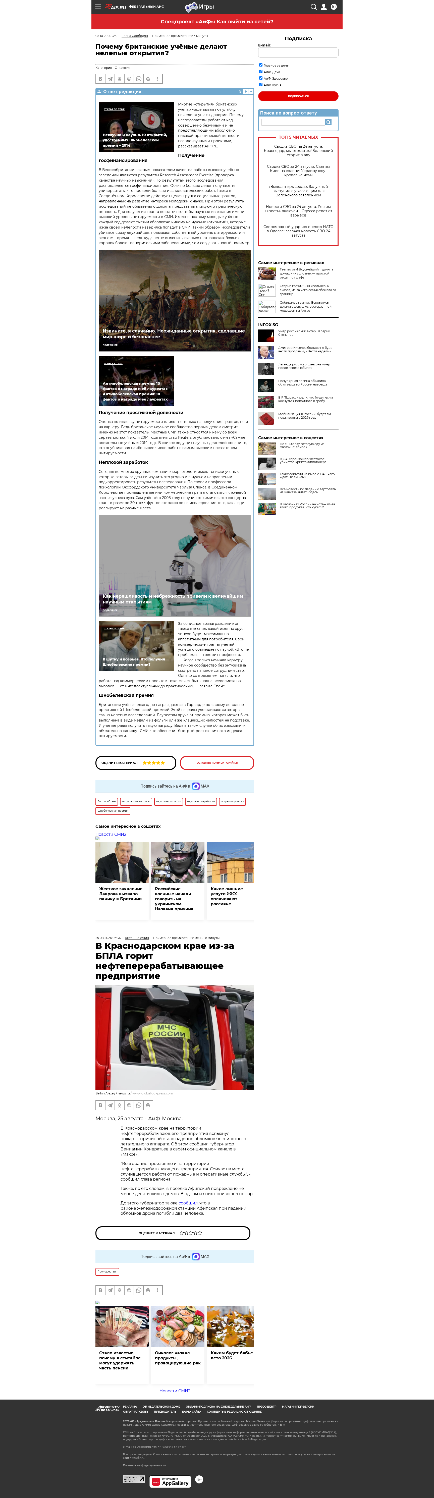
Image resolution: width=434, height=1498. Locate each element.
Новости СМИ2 (110, 834)
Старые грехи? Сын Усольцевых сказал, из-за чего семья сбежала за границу (308, 290)
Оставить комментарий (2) (217, 762)
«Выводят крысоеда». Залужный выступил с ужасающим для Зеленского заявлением (298, 191)
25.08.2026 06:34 (108, 938)
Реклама (130, 1406)
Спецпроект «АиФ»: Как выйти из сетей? (217, 22)
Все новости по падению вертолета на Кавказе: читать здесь (308, 491)
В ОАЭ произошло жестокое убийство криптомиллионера (303, 461)
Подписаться (298, 96)
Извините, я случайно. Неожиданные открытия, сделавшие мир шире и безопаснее (174, 333)
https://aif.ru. (137, 1458)
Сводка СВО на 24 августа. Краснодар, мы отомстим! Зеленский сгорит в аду (298, 150)
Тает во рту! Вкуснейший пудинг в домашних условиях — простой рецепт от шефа (306, 273)
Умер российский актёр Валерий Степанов (304, 333)
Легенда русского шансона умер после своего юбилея (304, 366)
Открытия (122, 68)
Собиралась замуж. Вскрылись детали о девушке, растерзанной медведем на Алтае (306, 306)
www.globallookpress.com (152, 1093)
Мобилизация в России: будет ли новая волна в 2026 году (304, 415)
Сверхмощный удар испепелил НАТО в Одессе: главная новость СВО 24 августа (298, 231)
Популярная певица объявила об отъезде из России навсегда (302, 382)
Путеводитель (165, 1411)
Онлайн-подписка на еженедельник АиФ (218, 1406)
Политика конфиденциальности (144, 1465)
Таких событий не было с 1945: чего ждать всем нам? (307, 476)
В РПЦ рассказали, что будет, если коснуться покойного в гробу (305, 399)
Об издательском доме (161, 1406)
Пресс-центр (266, 1406)
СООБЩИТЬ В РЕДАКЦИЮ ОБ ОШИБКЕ (234, 1411)
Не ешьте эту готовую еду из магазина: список (302, 445)
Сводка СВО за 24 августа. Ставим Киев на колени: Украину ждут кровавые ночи (298, 170)
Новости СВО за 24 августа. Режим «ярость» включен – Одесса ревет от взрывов (298, 211)
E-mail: (264, 45)
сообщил (188, 1203)
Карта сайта (191, 1411)
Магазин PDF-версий (298, 1406)
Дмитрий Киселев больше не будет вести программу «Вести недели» (306, 349)
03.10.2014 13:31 (106, 36)
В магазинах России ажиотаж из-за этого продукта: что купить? (307, 506)
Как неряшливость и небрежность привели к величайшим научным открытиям (173, 598)
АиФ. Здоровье (276, 78)
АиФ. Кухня (272, 85)
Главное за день (276, 65)
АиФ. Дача (272, 72)
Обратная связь (135, 1411)
